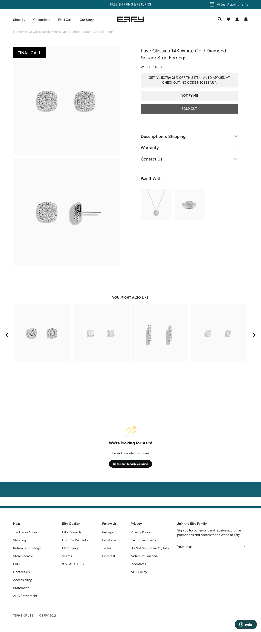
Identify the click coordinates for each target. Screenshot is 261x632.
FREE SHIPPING (121, 4)
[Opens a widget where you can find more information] (245, 625)
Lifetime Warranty (75, 540)
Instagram (109, 532)
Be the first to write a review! (130, 464)
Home (17, 32)
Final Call (65, 20)
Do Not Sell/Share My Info (150, 548)
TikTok (107, 548)
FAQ (16, 564)
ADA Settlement (25, 596)
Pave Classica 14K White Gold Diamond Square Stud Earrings (69, 32)
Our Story (87, 20)
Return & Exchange (27, 548)
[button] (66, 101)
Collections (41, 20)
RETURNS (144, 4)
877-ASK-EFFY (73, 564)
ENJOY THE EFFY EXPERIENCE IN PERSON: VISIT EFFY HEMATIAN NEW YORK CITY (130, 504)
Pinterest (108, 556)
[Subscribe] (244, 547)
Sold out (189, 108)
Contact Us (152, 158)
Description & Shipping (163, 136)
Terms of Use (23, 615)
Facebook (109, 540)
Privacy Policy (141, 532)
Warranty (150, 147)
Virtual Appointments (232, 4)
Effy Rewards (71, 532)
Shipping (19, 540)
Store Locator (23, 556)
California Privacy (143, 540)
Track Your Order (25, 532)
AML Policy (139, 572)
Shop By (19, 20)
